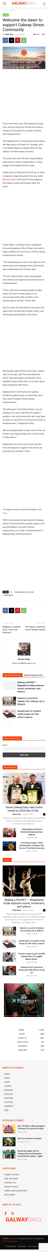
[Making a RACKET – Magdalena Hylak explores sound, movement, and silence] (9, 685)
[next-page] (8, 724)
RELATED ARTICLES (12, 675)
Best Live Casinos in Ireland (29, 1138)
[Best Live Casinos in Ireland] (9, 1141)
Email (5, 745)
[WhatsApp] (23, 40)
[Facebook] (5, 40)
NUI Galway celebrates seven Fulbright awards (35, 628)
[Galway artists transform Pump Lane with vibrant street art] (9, 970)
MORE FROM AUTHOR (33, 675)
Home (5, 10)
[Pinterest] (17, 40)
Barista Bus (11, 179)
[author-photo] (24, 655)
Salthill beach (8, 595)
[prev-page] (4, 724)
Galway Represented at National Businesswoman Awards (32, 832)
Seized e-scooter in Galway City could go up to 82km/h (31, 701)
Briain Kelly (9, 34)
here (5, 513)
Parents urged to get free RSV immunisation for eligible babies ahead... (32, 956)
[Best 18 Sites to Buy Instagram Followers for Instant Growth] (9, 1129)
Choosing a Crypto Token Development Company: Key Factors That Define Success (32, 845)
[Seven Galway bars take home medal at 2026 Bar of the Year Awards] (24, 788)
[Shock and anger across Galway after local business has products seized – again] (9, 1154)
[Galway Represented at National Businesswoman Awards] (9, 832)
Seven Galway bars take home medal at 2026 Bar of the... (24, 809)
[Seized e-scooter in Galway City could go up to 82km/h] (9, 701)
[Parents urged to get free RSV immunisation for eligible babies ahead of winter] (9, 957)
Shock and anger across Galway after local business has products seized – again (30, 1153)
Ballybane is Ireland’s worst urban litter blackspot (12, 630)
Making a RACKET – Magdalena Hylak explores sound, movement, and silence (24, 903)
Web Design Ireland (10, 1241)
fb (11, 592)
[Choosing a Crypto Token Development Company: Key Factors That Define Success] (9, 846)
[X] (11, 40)
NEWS (12, 10)
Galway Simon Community (24, 592)
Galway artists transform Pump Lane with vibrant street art (32, 970)
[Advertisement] (24, 96)
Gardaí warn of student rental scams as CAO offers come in (29, 714)
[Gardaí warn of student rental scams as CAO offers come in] (9, 714)
